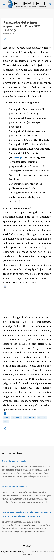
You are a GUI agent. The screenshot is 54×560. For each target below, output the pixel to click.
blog (6, 418)
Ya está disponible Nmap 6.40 (15, 487)
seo (5, 422)
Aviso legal (27, 554)
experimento (29, 418)
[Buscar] (50, 4)
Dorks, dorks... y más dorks (14, 461)
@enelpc (17, 157)
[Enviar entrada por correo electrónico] (5, 415)
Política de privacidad (42, 551)
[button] (5, 39)
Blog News (16, 418)
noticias (41, 418)
